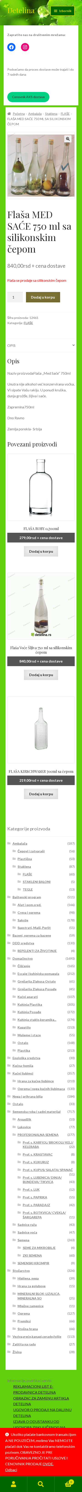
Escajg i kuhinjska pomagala (38, 974)
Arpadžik (24, 1119)
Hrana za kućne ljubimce (36, 1081)
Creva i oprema (29, 912)
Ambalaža (35, 114)
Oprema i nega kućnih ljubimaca (41, 1089)
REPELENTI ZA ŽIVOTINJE (37, 951)
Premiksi (24, 1321)
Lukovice (24, 1127)
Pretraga (41, 1484)
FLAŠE (65, 114)
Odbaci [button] (11, 1470)
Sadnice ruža (27, 1225)
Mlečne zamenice (31, 1306)
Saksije (23, 920)
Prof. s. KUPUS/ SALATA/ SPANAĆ (48, 1170)
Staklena (51, 114)
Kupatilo (24, 1027)
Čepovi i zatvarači (31, 851)
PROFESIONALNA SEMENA (38, 1135)
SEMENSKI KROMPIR (33, 1263)
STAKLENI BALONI (37, 882)
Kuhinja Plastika (30, 1004)
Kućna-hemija (23, 1066)
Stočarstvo (21, 1271)
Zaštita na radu (24, 1344)
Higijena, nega (28, 1278)
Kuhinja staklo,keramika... (37, 1020)
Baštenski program (27, 897)
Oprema (24, 1313)
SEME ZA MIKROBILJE (39, 1248)
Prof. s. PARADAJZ (36, 1205)
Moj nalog (13, 1484)
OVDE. (48, 1464)
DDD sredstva (23, 943)
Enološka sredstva (26, 1058)
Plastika (24, 1050)
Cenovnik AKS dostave (28, 97)
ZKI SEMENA (32, 1255)
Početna (19, 114)
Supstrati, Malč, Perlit (34, 928)
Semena (23, 1240)
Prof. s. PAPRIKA (35, 1197)
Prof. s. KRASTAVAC (38, 1154)
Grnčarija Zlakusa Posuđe (37, 989)
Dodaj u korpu (43, 297)
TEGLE (28, 889)
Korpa (63, 1480)
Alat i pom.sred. (29, 905)
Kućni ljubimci (23, 1073)
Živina (17, 1352)
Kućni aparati (28, 997)
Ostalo (23, 1043)
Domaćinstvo (23, 958)
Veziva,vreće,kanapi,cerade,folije (37, 1336)
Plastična (25, 859)
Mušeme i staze (29, 1035)
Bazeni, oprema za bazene (32, 935)
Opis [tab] (11, 345)
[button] (68, 138)
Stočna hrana (28, 1329)
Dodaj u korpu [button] (41, 551)
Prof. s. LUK (31, 1189)
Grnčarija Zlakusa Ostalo (37, 981)
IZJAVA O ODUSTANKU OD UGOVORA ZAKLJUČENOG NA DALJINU (39, 1427)
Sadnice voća (27, 1232)
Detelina (21, 10)
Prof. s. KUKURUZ (36, 1162)
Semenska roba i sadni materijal (37, 1112)
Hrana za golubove (32, 1286)
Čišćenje (24, 966)
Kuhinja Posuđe (29, 1012)
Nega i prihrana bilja (28, 1096)
